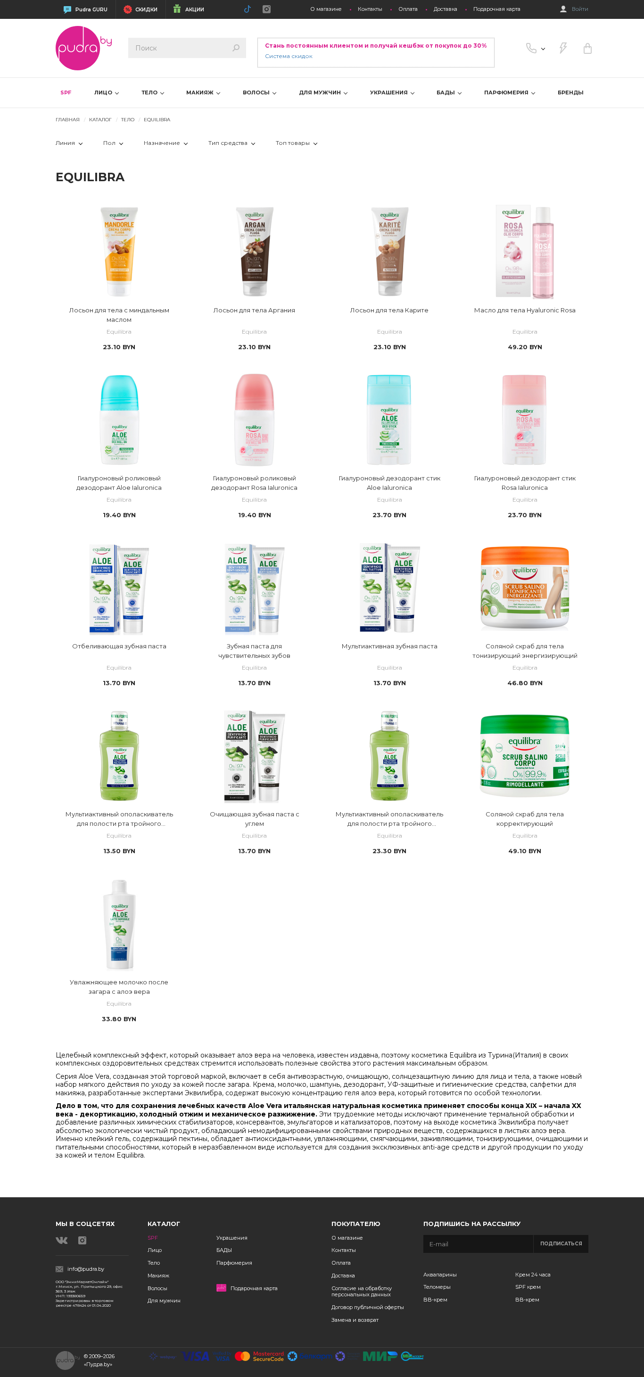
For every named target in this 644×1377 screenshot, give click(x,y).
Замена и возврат (355, 1320)
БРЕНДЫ (571, 92)
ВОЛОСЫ (257, 92)
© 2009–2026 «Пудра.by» (99, 1360)
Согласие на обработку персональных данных (361, 1291)
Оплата (408, 9)
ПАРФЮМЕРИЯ (507, 92)
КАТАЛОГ (100, 120)
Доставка (445, 9)
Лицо (155, 1250)
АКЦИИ (194, 10)
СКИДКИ (146, 10)
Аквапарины (440, 1274)
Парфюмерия (234, 1262)
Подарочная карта (496, 9)
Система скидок (289, 55)
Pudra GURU (91, 10)
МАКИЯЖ (200, 92)
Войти (580, 9)
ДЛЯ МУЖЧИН (320, 92)
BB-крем (435, 1299)
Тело (154, 1262)
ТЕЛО (150, 92)
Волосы (157, 1288)
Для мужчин (164, 1300)
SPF (65, 92)
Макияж (158, 1275)
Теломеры (437, 1287)
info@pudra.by (85, 1269)
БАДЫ (446, 92)
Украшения (232, 1237)
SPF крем (528, 1287)
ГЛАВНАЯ (68, 120)
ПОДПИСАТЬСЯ (561, 1244)
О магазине (326, 9)
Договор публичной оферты (367, 1307)
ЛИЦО (104, 92)
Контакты (370, 9)
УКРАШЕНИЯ (389, 92)
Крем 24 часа (533, 1274)
